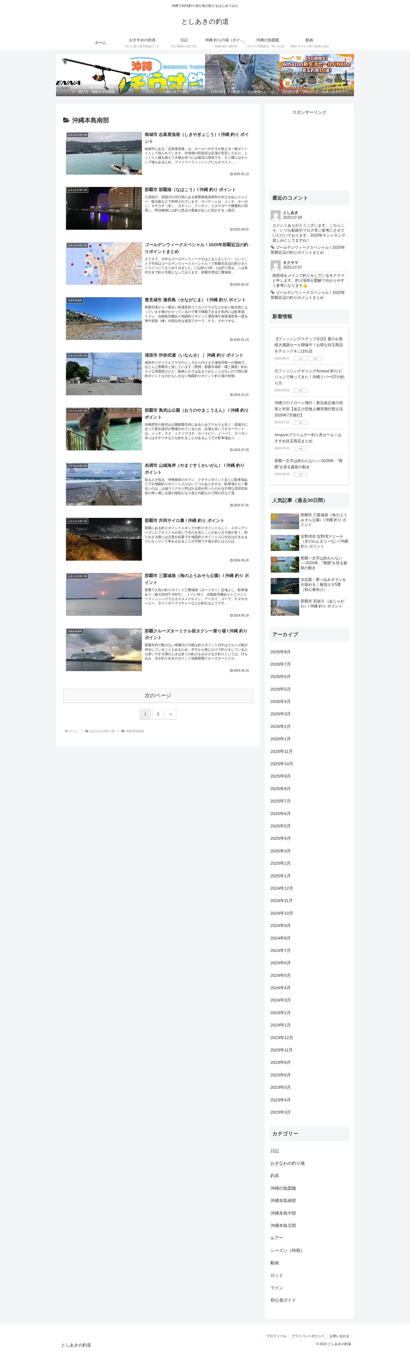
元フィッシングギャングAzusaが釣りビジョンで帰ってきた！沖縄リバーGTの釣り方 (309, 377)
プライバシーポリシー (308, 1336)
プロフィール (276, 1336)
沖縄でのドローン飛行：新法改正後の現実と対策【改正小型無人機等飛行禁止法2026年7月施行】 (309, 409)
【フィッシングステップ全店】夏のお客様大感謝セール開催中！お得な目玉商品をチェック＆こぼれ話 (309, 345)
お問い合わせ (339, 1336)
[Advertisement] (309, 149)
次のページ (158, 695)
